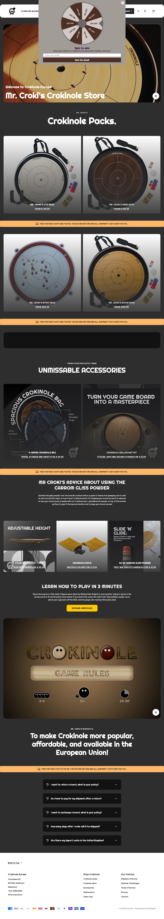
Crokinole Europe (126, 908)
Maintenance (88, 892)
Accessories (88, 888)
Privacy (124, 892)
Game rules (88, 897)
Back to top (13, 863)
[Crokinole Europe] (12, 11)
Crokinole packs (90, 879)
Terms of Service (128, 888)
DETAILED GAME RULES (82, 608)
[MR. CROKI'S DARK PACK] (121, 175)
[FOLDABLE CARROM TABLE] (29, 546)
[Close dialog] (123, 3)
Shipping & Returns (129, 879)
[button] (138, 11)
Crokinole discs (90, 883)
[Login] (145, 11)
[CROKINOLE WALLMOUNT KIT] (121, 423)
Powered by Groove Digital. (145, 908)
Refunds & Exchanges (130, 883)
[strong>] (42, 175)
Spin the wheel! (82, 60)
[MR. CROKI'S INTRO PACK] (42, 273)
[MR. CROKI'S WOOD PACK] (121, 273)
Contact (124, 897)
